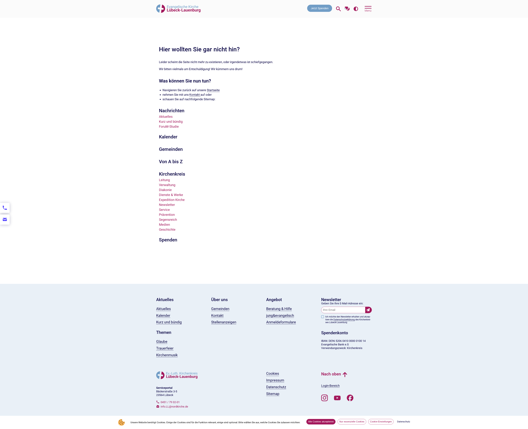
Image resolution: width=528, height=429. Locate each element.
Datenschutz (403, 421)
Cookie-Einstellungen (381, 421)
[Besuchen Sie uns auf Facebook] (350, 398)
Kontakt (194, 94)
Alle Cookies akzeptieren (321, 421)
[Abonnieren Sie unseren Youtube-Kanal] (337, 398)
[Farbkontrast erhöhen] (356, 9)
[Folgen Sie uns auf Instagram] (324, 398)
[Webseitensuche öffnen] (338, 9)
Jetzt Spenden (319, 8)
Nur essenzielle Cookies (351, 421)
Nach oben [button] (331, 374)
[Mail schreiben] (5, 220)
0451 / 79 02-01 (170, 402)
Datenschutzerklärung (344, 319)
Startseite (213, 90)
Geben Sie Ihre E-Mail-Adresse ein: (342, 303)
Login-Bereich (330, 385)
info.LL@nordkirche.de (174, 406)
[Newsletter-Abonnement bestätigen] (368, 310)
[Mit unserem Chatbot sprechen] (347, 8)
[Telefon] (5, 208)
